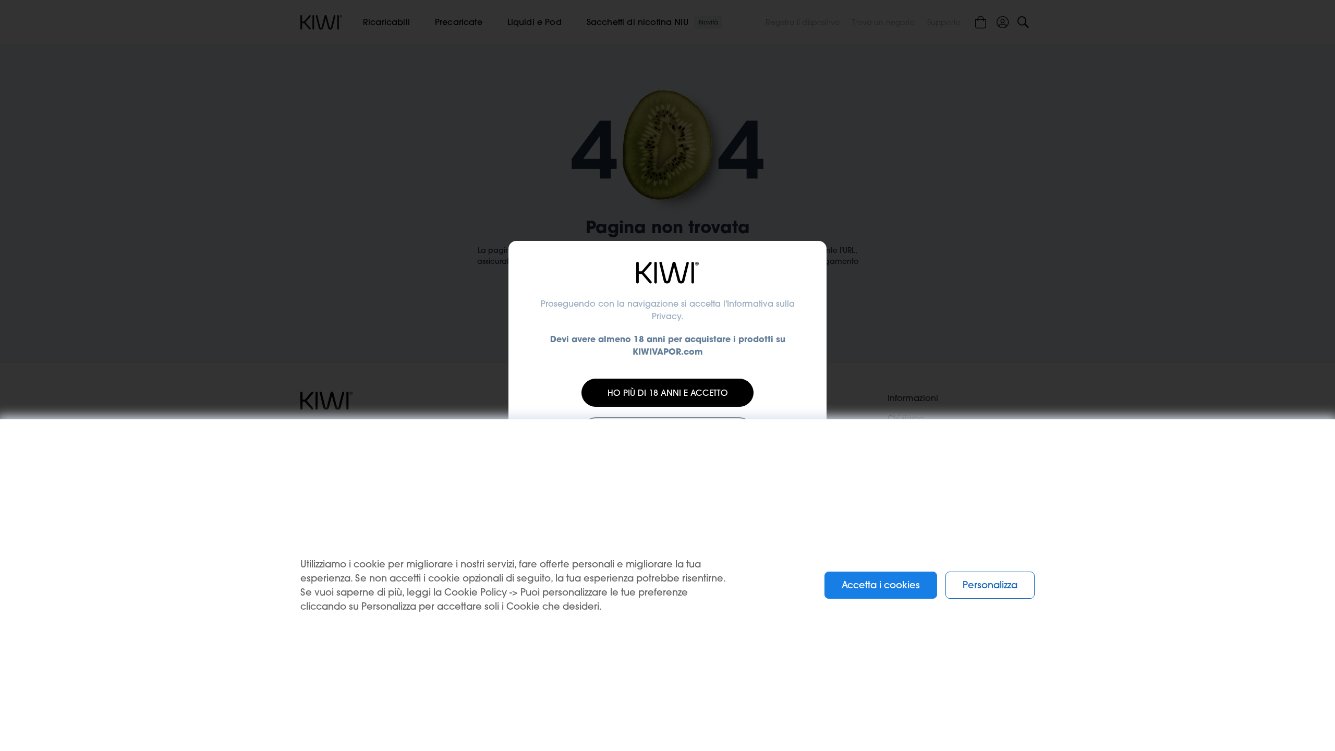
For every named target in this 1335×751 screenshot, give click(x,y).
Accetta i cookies (881, 585)
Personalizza (990, 585)
